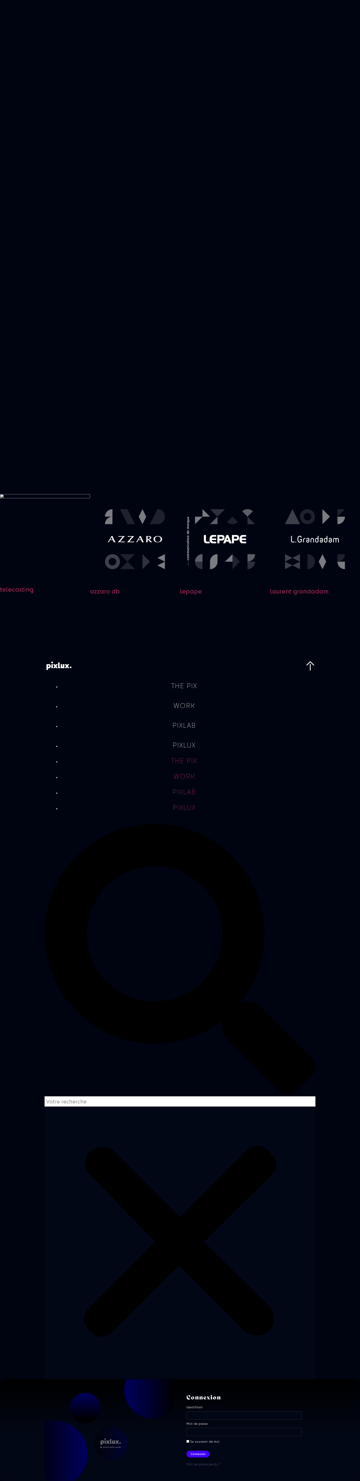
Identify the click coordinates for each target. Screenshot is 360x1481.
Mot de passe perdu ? (203, 1464)
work (184, 705)
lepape (191, 591)
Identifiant (194, 1408)
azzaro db (105, 591)
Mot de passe (197, 1425)
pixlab (184, 725)
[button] (180, 960)
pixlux (184, 745)
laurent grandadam (299, 591)
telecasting (17, 589)
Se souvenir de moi (204, 1442)
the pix (184, 686)
